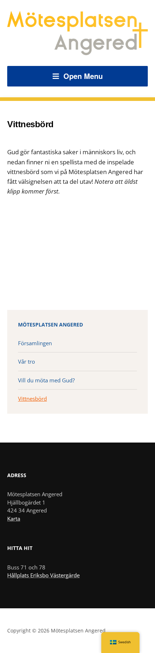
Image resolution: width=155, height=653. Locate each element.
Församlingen (35, 343)
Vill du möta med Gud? (46, 380)
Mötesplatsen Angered (50, 324)
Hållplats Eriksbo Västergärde (43, 575)
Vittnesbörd (32, 398)
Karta (13, 518)
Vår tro (26, 361)
